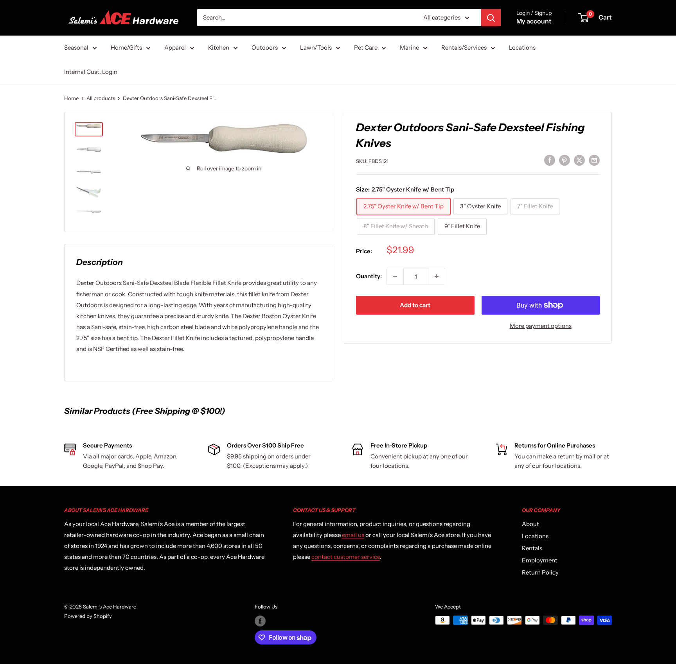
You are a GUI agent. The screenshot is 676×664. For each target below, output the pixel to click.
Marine (409, 47)
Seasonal (76, 47)
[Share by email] (594, 160)
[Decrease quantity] (395, 276)
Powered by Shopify (88, 616)
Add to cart (415, 305)
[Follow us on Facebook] (260, 621)
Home (71, 98)
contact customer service (345, 556)
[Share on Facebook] (549, 160)
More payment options (541, 325)
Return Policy (540, 572)
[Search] (491, 17)
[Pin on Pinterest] (564, 160)
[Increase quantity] (436, 276)
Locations (522, 47)
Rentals (532, 548)
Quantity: (369, 276)
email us (353, 535)
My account (534, 21)
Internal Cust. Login (90, 71)
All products (100, 98)
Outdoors (265, 47)
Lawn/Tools (316, 47)
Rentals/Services (464, 47)
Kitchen (218, 47)
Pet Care (366, 47)
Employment (539, 560)
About (530, 524)
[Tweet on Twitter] (579, 160)
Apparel (175, 47)
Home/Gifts (126, 47)
